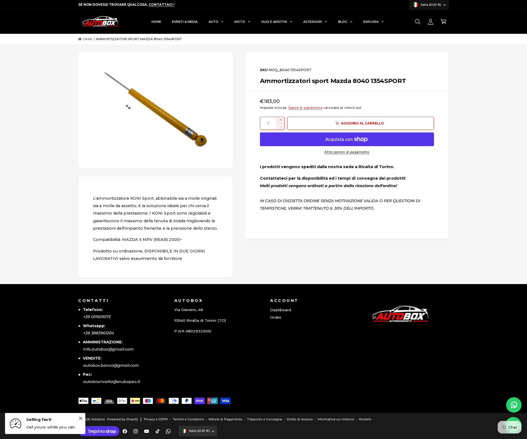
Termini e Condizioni (188, 419)
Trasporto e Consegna (264, 419)
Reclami (365, 419)
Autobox (98, 419)
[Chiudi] (80, 418)
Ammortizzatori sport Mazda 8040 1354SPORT (139, 39)
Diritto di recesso (300, 419)
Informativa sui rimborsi (336, 419)
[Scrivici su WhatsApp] (514, 405)
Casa (87, 39)
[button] (417, 21)
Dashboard (280, 310)
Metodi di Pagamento (225, 419)
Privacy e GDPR (156, 419)
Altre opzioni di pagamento (346, 152)
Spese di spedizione (305, 108)
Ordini (275, 317)
